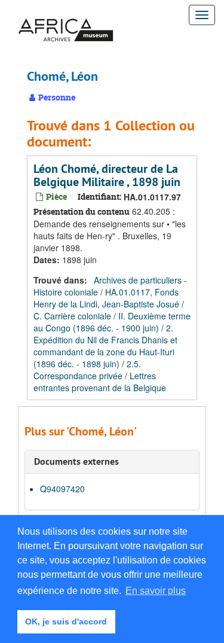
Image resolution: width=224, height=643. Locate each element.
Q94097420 (62, 489)
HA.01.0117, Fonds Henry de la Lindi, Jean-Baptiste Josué (106, 298)
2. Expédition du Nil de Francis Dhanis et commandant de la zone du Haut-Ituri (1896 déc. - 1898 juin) (105, 346)
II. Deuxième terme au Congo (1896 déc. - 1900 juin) (112, 322)
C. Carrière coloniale (72, 316)
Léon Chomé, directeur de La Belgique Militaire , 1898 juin (106, 175)
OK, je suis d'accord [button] (66, 621)
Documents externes (76, 461)
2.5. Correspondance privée (87, 370)
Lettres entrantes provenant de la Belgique (99, 382)
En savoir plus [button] (155, 591)
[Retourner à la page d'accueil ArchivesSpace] (65, 15)
